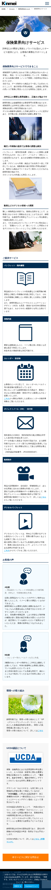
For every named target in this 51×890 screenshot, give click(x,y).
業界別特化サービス (24, 9)
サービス (12, 9)
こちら (7, 398)
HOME (3, 9)
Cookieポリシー (31, 886)
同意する (17, 886)
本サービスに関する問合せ (25, 857)
